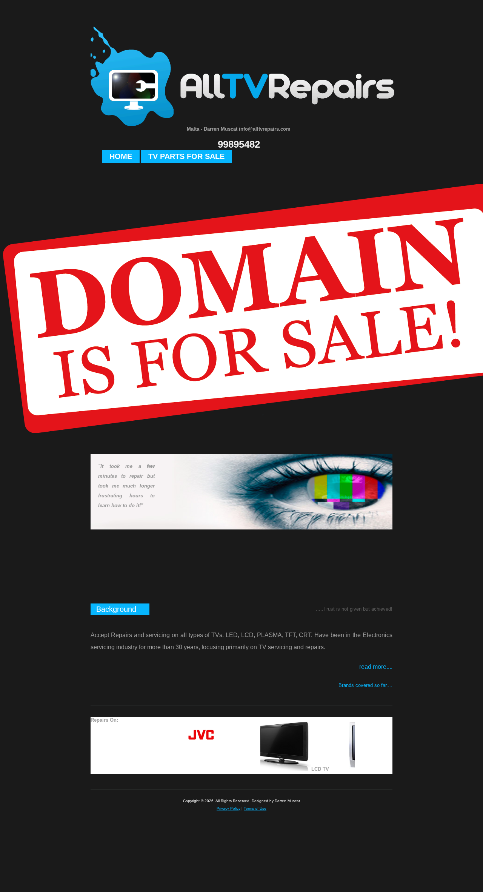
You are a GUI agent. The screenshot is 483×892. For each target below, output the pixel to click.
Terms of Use (255, 808)
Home (120, 156)
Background (116, 609)
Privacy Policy (228, 808)
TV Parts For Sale (186, 156)
